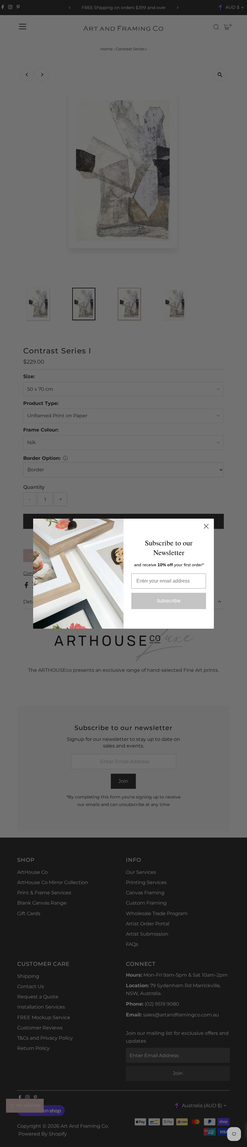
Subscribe (168, 600)
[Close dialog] (206, 526)
